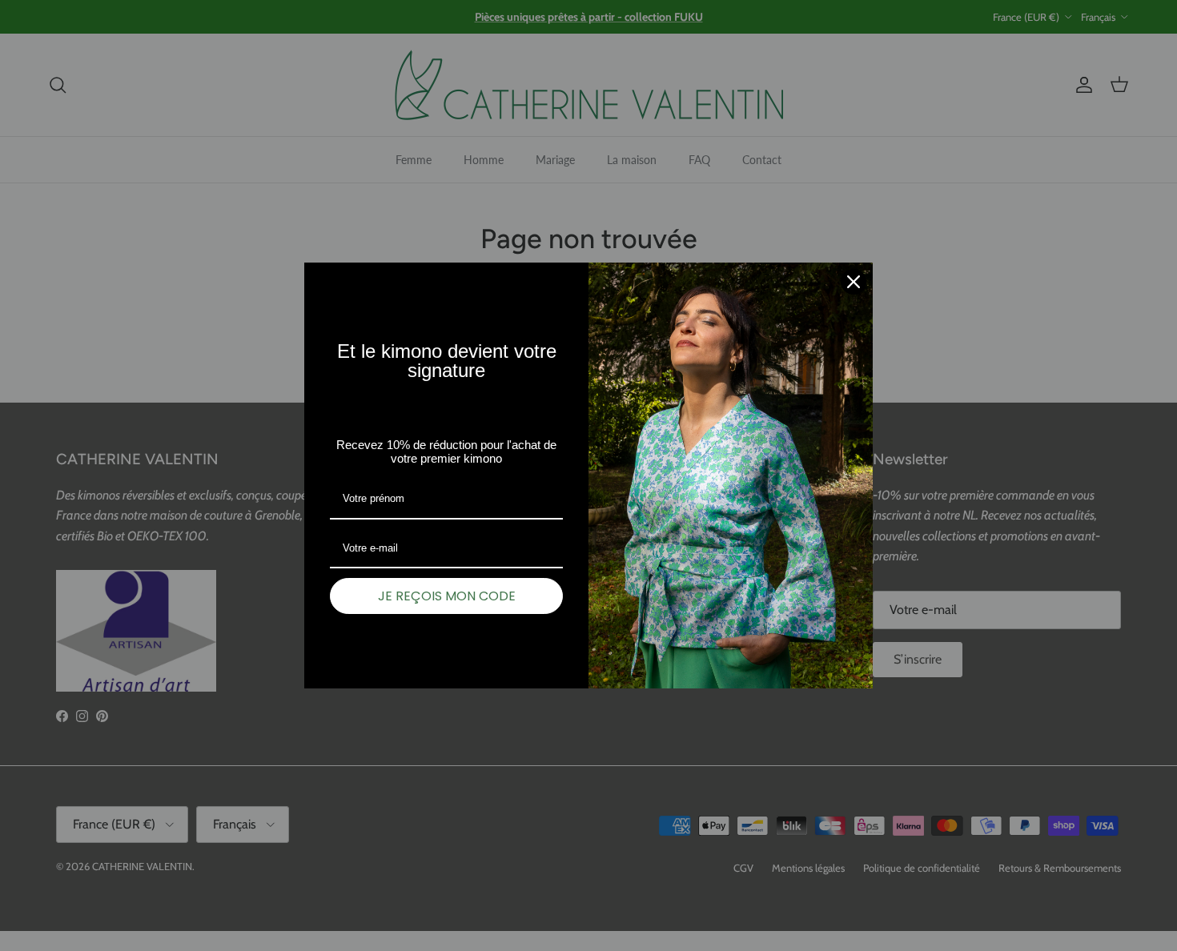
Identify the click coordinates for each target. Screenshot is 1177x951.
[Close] (853, 282)
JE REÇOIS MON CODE (447, 596)
